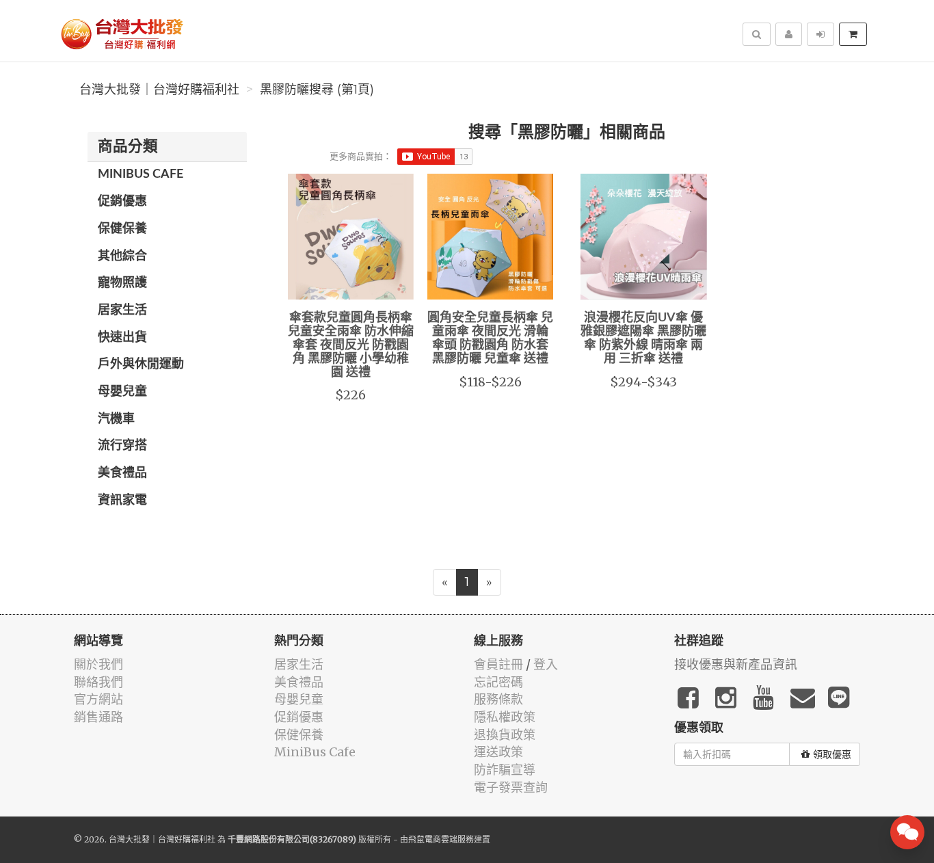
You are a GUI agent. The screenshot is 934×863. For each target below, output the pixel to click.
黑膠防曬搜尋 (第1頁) (317, 89)
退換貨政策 (504, 735)
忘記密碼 (498, 682)
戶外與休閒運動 (141, 364)
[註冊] (788, 34)
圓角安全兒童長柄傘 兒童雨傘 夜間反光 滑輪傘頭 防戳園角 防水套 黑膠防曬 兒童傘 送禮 (490, 338)
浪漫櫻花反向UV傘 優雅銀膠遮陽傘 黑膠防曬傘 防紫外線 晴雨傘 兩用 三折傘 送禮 (643, 338)
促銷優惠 (122, 202)
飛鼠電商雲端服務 (441, 839)
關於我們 (98, 664)
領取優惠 (832, 754)
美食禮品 (122, 473)
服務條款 (498, 699)
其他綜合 (122, 256)
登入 (545, 664)
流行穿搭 (122, 446)
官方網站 (98, 699)
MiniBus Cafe (140, 174)
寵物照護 (122, 283)
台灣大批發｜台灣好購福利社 (159, 89)
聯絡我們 (98, 682)
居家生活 (122, 310)
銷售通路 (98, 717)
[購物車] (853, 34)
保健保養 (122, 229)
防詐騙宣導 (504, 770)
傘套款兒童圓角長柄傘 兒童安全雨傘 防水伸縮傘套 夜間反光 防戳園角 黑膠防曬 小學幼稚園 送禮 (351, 345)
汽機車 (116, 419)
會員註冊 (498, 664)
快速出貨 (122, 338)
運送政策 (498, 752)
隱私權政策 (504, 717)
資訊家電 (122, 500)
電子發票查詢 (511, 787)
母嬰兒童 (122, 392)
